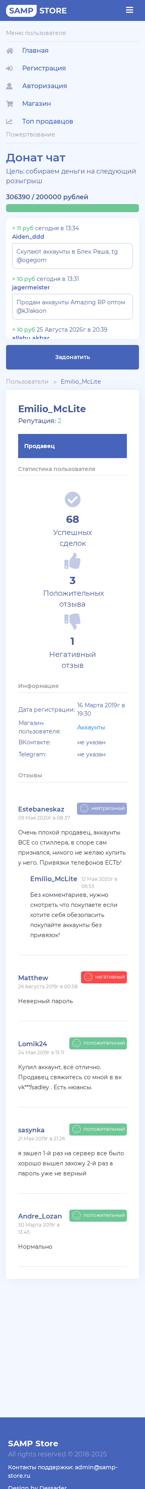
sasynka (31, 1130)
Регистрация (44, 68)
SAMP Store (33, 1443)
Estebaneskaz (41, 809)
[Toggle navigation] (130, 10)
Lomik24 (32, 1044)
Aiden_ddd (28, 236)
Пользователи (27, 381)
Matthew (33, 978)
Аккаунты (91, 727)
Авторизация (44, 86)
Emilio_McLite (81, 381)
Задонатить (72, 357)
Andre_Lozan (40, 1216)
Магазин (36, 103)
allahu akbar (31, 338)
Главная (35, 50)
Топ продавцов (47, 121)
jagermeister (31, 287)
